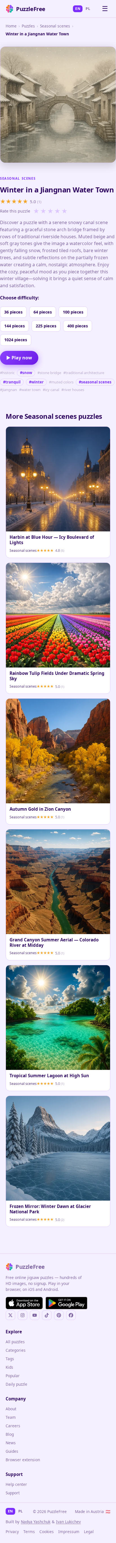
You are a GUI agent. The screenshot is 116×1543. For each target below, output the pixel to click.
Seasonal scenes (55, 26)
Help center (16, 1484)
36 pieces (13, 312)
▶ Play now (19, 358)
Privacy (12, 1531)
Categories (16, 1350)
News (11, 1442)
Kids (9, 1367)
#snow (26, 372)
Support (13, 1492)
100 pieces (73, 312)
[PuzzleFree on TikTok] (47, 1315)
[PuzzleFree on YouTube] (34, 1315)
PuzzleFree (30, 9)
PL (88, 8)
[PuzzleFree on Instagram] (22, 1315)
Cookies (46, 1531)
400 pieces (77, 326)
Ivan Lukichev (68, 1521)
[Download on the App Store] (24, 1303)
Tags (10, 1358)
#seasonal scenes (95, 382)
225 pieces (46, 326)
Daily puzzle (16, 1384)
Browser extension (23, 1459)
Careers (13, 1425)
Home (11, 26)
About (11, 1408)
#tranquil (12, 382)
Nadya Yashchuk (35, 1521)
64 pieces (43, 312)
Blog (10, 1434)
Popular (13, 1375)
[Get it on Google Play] (66, 1303)
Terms (29, 1531)
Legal (89, 1531)
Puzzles (28, 26)
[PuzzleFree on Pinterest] (59, 1315)
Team (11, 1417)
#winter (36, 382)
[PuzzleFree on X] (10, 1315)
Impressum (68, 1531)
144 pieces (14, 326)
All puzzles (15, 1341)
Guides (12, 1451)
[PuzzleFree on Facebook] (71, 1315)
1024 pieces (15, 339)
